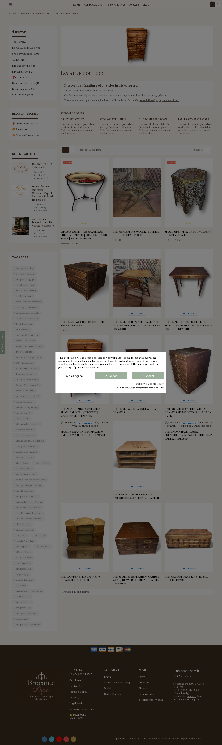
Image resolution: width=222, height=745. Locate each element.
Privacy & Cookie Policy (150, 383)
